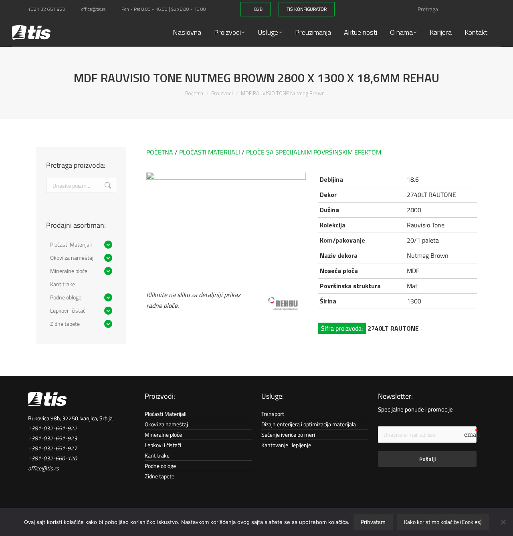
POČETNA (159, 152)
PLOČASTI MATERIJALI (209, 152)
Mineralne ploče (163, 434)
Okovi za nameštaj (166, 424)
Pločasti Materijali (165, 414)
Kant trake (157, 455)
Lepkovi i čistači (163, 445)
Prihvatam (373, 522)
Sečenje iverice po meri (288, 434)
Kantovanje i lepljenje (286, 445)
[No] (503, 522)
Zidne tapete (159, 476)
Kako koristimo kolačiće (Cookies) (443, 522)
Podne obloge (160, 466)
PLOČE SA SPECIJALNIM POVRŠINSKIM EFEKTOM (313, 152)
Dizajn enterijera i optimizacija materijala (308, 424)
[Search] (485, 9)
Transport (272, 414)
